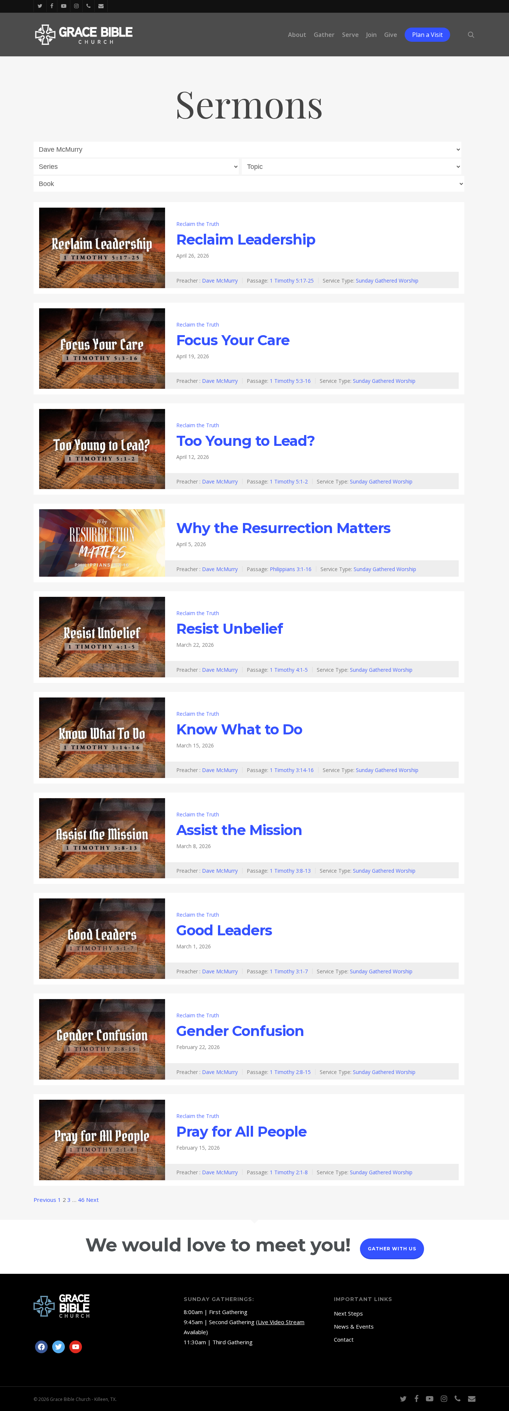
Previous (45, 1199)
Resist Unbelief (229, 628)
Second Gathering (232, 1322)
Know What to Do (239, 729)
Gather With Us (392, 1248)
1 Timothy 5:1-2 (289, 481)
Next (92, 1199)
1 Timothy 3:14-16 (292, 770)
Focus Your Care (233, 340)
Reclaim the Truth (197, 223)
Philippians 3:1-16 (291, 569)
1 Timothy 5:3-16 (290, 380)
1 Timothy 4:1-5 (289, 669)
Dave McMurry (220, 280)
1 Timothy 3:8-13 (290, 870)
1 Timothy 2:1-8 (289, 1172)
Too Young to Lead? (245, 441)
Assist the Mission (239, 830)
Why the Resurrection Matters (283, 528)
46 (81, 1199)
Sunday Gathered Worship (387, 280)
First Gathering (228, 1312)
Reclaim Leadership (245, 239)
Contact (344, 1339)
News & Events (354, 1326)
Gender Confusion (240, 1031)
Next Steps (348, 1313)
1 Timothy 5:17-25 (292, 280)
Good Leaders (224, 930)
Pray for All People (241, 1131)
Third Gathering (232, 1342)
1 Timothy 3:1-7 (289, 971)
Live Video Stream (281, 1322)
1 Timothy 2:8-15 (290, 1071)
